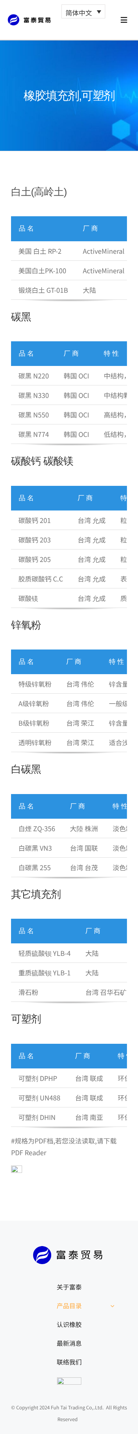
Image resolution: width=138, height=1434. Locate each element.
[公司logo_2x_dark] (30, 17)
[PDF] (16, 1169)
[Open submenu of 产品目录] (112, 1305)
